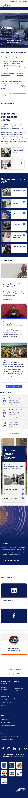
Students (12, 1)
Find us (16, 685)
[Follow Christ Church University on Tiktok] (20, 750)
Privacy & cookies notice (7, 739)
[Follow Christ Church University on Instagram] (9, 750)
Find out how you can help (11, 560)
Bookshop (3, 705)
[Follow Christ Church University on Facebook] (3, 750)
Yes (9, 673)
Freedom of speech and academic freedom (11, 731)
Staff (20, 1)
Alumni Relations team (19, 93)
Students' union (5, 696)
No (17, 673)
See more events (14, 433)
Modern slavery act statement (8, 725)
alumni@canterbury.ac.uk (14, 650)
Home (2, 9)
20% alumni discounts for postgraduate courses (13, 41)
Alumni (25, 1)
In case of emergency (19, 696)
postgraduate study (10, 65)
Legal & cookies (5, 719)
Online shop (4, 699)
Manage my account (6, 702)
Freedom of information (7, 728)
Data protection (5, 733)
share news (20, 75)
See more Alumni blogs (14, 387)
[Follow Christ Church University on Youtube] (25, 750)
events (6, 68)
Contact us (17, 699)
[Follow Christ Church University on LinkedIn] (14, 750)
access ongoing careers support (13, 61)
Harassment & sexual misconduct (9, 736)
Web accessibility (5, 722)
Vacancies (16, 693)
